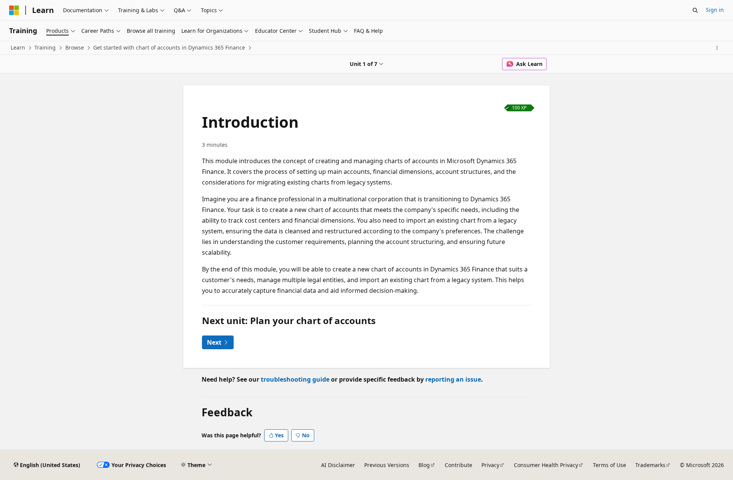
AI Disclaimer (338, 465)
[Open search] (695, 10)
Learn (18, 47)
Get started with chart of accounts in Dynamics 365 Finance (169, 47)
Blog (424, 465)
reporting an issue (453, 379)
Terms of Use (609, 465)
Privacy (490, 465)
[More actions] (717, 48)
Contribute (458, 465)
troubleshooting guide (295, 379)
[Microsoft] (14, 10)
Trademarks (650, 465)
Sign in (715, 9)
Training (45, 47)
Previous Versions (386, 465)
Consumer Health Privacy (546, 465)
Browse (74, 47)
